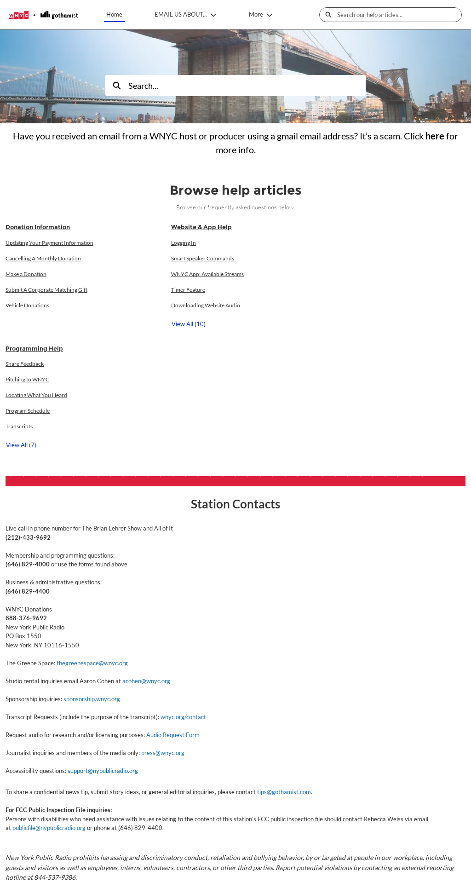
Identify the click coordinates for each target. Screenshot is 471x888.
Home (114, 14)
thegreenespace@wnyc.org (92, 663)
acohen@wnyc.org (146, 681)
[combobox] (399, 15)
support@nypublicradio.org (103, 770)
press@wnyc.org (162, 752)
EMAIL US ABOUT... (181, 14)
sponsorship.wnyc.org (91, 699)
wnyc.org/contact (183, 717)
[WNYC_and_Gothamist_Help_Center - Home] (43, 15)
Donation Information (38, 227)
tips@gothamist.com (284, 792)
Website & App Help (201, 227)
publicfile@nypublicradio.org (49, 827)
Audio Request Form (173, 734)
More (256, 14)
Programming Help (34, 348)
